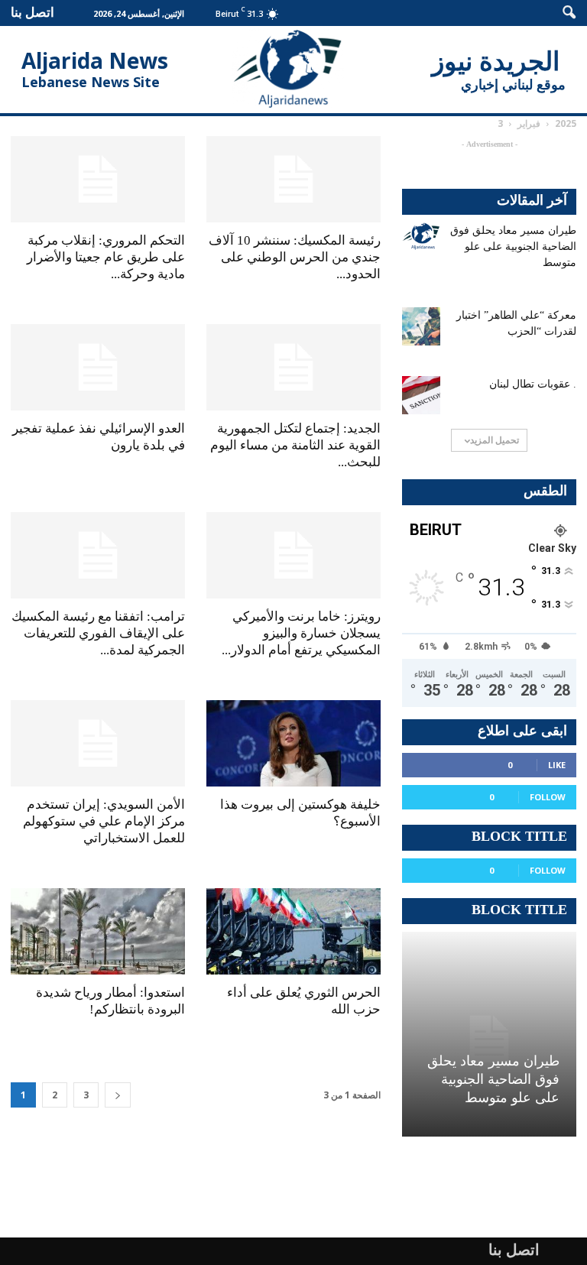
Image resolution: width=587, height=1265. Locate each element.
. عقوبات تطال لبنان (532, 384)
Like (557, 764)
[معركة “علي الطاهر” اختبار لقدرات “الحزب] (421, 326)
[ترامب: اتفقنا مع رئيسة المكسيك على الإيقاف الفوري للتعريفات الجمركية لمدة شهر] (98, 555)
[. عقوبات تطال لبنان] (421, 395)
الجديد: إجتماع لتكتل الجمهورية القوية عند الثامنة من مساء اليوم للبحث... (295, 445)
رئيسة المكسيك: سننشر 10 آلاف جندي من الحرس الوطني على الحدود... (295, 257)
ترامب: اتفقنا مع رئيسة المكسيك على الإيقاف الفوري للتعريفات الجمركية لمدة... (98, 633)
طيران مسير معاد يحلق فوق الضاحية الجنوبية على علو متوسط (513, 246)
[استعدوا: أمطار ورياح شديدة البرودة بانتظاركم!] (98, 931)
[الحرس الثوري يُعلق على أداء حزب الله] (293, 931)
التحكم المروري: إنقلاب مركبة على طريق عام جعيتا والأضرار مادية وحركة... (106, 257)
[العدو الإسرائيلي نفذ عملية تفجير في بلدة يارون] (98, 367)
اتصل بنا (32, 12)
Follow (548, 797)
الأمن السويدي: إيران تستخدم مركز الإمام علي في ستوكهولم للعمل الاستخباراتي (104, 821)
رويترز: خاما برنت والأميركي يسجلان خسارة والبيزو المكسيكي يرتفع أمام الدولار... (301, 633)
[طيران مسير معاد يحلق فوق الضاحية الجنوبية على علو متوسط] (421, 236)
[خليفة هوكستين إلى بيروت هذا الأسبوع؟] (293, 743)
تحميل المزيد (494, 439)
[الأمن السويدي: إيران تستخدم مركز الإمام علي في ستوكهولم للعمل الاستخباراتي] (98, 743)
